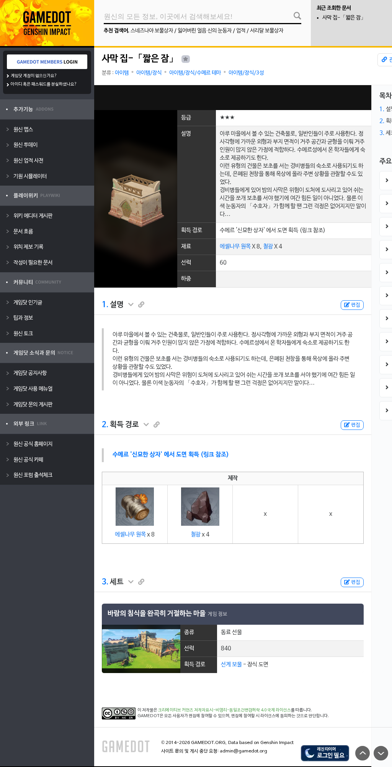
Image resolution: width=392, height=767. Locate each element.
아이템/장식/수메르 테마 (195, 73)
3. (105, 582)
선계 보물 (231, 665)
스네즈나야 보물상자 (152, 31)
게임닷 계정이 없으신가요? (34, 76)
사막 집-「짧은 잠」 (344, 18)
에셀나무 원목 (235, 247)
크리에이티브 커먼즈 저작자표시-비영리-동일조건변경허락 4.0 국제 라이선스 (224, 710)
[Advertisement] (233, 97)
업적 (240, 31)
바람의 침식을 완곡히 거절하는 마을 (157, 613)
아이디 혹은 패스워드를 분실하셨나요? (44, 84)
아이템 (122, 73)
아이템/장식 (149, 73)
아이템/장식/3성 (246, 73)
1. (105, 305)
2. (105, 425)
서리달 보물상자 (266, 31)
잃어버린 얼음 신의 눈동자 (205, 31)
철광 (268, 247)
